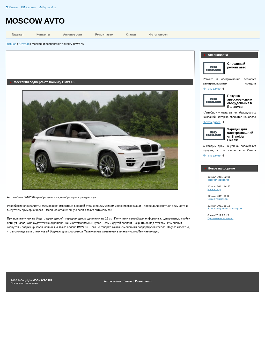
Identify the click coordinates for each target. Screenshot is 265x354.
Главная (13, 7)
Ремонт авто (104, 34)
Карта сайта (49, 7)
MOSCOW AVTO (35, 21)
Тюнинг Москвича (218, 179)
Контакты (30, 7)
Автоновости (72, 34)
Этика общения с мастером (225, 208)
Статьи (131, 34)
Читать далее (211, 88)
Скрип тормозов (217, 198)
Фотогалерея (158, 34)
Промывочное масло (220, 218)
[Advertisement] (101, 63)
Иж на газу (214, 189)
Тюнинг (128, 281)
